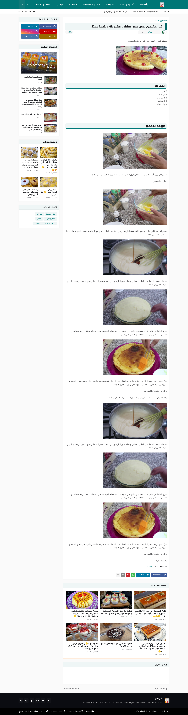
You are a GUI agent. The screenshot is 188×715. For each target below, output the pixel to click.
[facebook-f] (49, 700)
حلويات (110, 4)
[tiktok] (22, 11)
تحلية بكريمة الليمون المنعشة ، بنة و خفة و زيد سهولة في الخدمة (116, 612)
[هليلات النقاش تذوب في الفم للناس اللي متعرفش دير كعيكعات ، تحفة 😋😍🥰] (48, 152)
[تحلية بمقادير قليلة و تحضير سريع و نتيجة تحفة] (116, 632)
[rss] (19, 11)
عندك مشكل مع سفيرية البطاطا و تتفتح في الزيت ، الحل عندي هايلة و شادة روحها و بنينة (32, 103)
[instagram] (26, 700)
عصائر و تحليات (43, 4)
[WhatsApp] (133, 575)
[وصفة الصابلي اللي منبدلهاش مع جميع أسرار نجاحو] (29, 182)
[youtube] (26, 11)
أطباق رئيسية (127, 4)
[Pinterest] (128, 575)
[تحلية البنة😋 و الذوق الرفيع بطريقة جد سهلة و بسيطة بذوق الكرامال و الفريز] (82, 632)
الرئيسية (144, 4)
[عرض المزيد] (118, 575)
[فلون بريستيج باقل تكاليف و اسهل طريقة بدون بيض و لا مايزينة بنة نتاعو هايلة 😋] (82, 600)
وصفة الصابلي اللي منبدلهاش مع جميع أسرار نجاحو (30, 192)
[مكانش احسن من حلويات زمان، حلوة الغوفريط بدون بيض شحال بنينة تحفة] (29, 152)
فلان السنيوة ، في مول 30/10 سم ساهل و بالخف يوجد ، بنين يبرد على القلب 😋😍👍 (150, 614)
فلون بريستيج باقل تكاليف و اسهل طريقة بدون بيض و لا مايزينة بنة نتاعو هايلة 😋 (84, 614)
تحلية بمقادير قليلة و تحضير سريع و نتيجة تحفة (116, 644)
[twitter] (30, 11)
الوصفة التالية (161, 689)
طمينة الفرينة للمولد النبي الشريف (33, 78)
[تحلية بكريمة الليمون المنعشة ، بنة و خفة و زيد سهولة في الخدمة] (116, 600)
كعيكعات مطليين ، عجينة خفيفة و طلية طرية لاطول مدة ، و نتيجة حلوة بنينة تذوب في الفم (31, 90)
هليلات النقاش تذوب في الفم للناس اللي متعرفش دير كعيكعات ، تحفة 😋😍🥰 (49, 165)
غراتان (60, 4)
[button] (27, 4)
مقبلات (73, 4)
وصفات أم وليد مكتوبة (142, 711)
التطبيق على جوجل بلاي (111, 11)
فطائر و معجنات (91, 4)
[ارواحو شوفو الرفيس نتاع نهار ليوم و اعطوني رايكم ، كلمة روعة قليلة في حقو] (50, 128)
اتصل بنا (125, 11)
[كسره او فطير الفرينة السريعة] (50, 117)
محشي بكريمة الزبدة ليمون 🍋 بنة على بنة (49, 192)
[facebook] (34, 11)
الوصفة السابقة (71, 689)
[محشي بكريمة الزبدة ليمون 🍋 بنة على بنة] (48, 182)
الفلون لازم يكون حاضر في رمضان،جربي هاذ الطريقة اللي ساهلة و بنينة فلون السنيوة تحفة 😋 (152, 647)
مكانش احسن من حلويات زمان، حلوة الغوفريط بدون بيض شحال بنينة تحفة (30, 163)
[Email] (123, 575)
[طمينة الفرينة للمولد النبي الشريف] (50, 80)
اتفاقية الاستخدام (138, 11)
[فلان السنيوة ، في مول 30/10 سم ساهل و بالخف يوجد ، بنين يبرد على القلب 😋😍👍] (150, 600)
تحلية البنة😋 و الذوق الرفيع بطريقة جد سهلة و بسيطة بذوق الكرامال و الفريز (83, 646)
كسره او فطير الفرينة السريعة (31, 114)
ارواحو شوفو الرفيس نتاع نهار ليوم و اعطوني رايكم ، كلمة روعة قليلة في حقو (32, 127)
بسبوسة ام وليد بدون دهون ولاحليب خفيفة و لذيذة (40, 65)
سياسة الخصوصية (152, 11)
